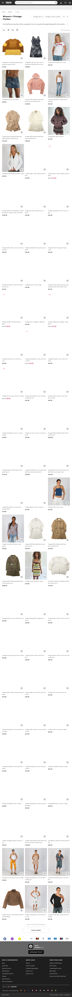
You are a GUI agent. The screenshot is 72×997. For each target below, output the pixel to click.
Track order (5, 965)
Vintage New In (38, 17)
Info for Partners (54, 973)
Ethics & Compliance (7, 981)
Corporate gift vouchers (55, 968)
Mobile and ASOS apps (56, 963)
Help (3, 963)
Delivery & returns (6, 968)
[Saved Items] (65, 2)
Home (3, 12)
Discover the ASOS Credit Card (58, 976)
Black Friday (53, 971)
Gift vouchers (53, 965)
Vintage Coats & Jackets (52, 17)
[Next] (67, 16)
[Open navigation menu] (3, 2)
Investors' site (29, 971)
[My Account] (61, 2)
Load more (36, 930)
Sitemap (4, 976)
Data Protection (6, 979)
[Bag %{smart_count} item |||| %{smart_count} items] (70, 2)
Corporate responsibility (32, 968)
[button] (21, 990)
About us (28, 963)
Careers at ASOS (30, 965)
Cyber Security (29, 973)
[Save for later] (22, 58)
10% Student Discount (7, 973)
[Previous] (31, 16)
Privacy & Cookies (54, 994)
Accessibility (67, 994)
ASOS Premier (5, 971)
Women (10, 12)
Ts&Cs (61, 994)
